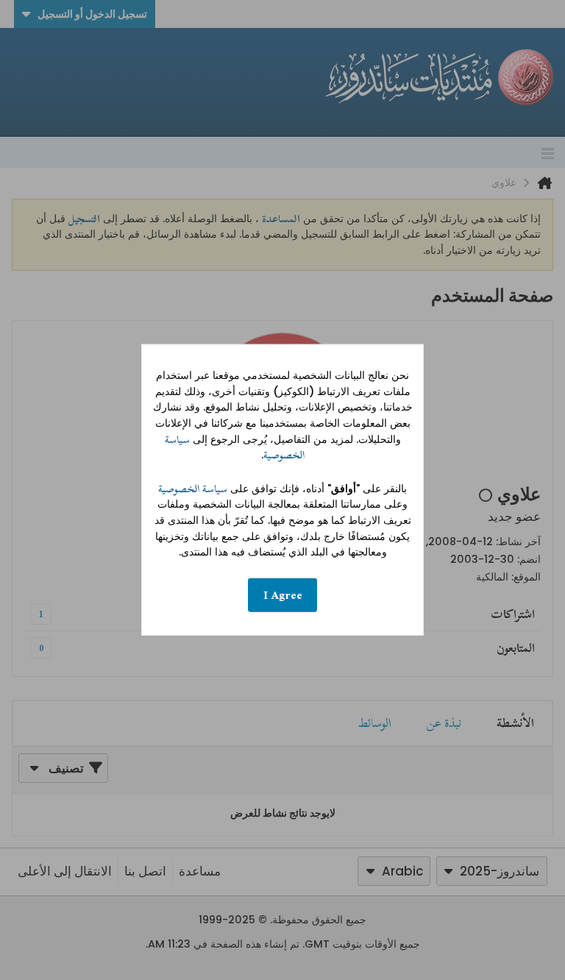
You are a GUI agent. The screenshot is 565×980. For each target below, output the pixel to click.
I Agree (282, 595)
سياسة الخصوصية (192, 489)
